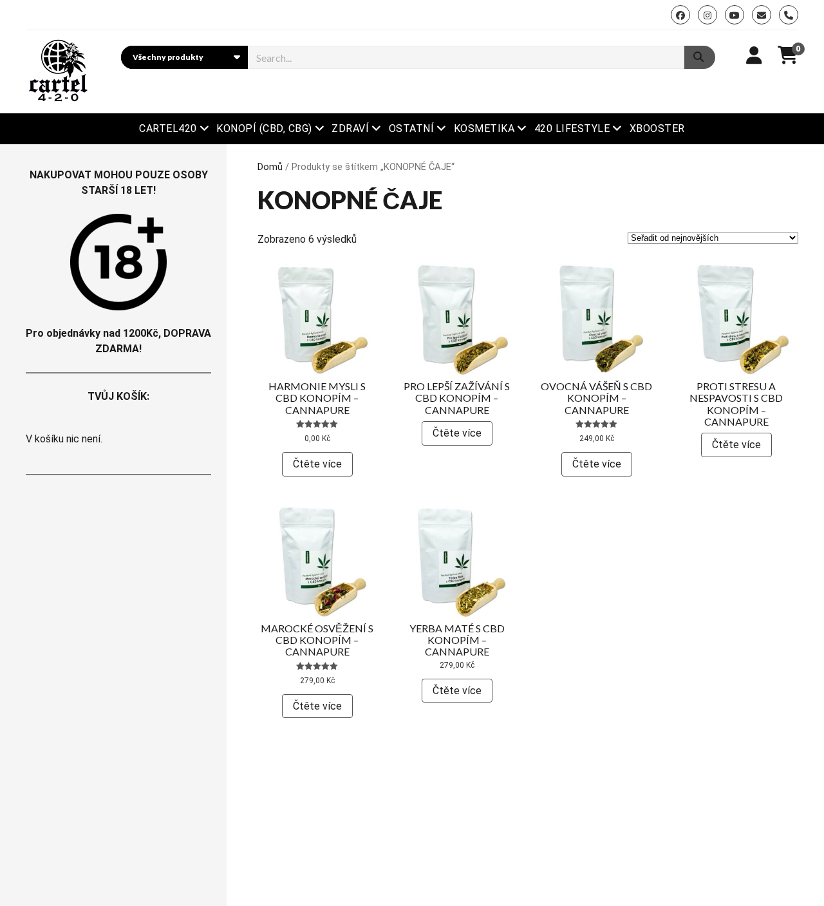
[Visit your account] (754, 55)
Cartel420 (167, 128)
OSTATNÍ (411, 128)
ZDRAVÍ (350, 128)
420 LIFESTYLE (572, 128)
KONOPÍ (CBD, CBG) (264, 128)
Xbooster (657, 128)
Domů (270, 167)
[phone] (788, 14)
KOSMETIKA (484, 128)
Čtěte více (317, 464)
